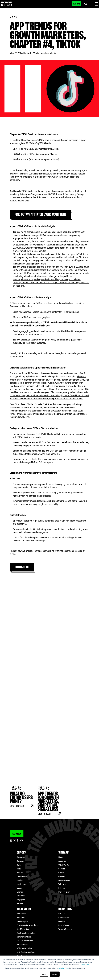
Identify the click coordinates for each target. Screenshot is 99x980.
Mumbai (20, 892)
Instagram (11, 840)
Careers (61, 876)
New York (20, 896)
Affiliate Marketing (24, 948)
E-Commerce (63, 917)
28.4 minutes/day (49, 235)
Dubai (19, 869)
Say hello (16, 833)
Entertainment (64, 925)
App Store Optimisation (26, 933)
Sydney (20, 903)
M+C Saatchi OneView (26, 952)
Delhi (18, 865)
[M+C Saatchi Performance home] (6, 3)
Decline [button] (54, 974)
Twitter (14, 840)
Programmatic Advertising (27, 925)
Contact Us (22, 567)
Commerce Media (24, 937)
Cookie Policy (84, 964)
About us (62, 861)
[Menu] (96, 4)
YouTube (21, 840)
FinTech (61, 914)
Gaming (61, 921)
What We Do (63, 865)
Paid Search (21, 914)
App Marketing (23, 929)
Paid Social (21, 917)
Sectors (61, 869)
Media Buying (22, 921)
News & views (64, 880)
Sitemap (61, 888)
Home (60, 857)
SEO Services (22, 944)
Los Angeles (21, 884)
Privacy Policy (64, 892)
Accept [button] (44, 974)
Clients (61, 873)
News (14, 17)
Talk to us (76, 4)
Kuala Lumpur (22, 876)
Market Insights (41, 53)
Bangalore (21, 857)
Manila (19, 888)
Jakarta (20, 873)
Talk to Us (62, 884)
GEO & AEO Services (25, 941)
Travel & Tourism (65, 929)
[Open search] (85, 4)
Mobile (53, 53)
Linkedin (18, 840)
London (20, 880)
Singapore (21, 899)
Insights (28, 53)
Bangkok (20, 861)
